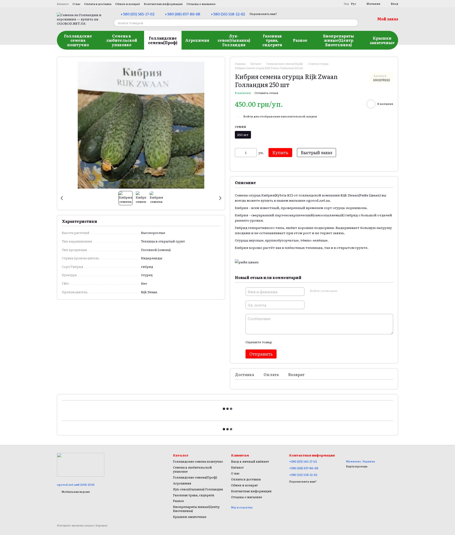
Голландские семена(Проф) (162, 40)
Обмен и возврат (127, 4)
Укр (346, 3)
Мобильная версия (75, 491)
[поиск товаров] (354, 23)
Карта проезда (356, 466)
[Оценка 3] (295, 342)
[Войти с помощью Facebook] (342, 291)
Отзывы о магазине (201, 4)
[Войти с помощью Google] (350, 291)
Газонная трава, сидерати (272, 40)
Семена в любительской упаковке (121, 40)
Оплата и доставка (97, 4)
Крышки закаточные (382, 40)
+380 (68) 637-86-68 (182, 14)
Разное (300, 40)
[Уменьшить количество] (238, 152)
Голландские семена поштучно (78, 40)
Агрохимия (197, 40)
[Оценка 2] (287, 342)
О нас (76, 4)
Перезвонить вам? (263, 14)
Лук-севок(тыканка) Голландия (234, 40)
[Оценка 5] (310, 342)
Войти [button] (248, 116)
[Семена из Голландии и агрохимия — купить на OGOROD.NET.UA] (80, 464)
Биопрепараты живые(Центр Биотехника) (338, 40)
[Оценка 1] (279, 342)
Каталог (63, 4)
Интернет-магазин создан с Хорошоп (82, 525)
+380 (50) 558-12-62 (228, 14)
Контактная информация (163, 4)
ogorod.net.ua (318, 200)
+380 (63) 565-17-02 (137, 14)
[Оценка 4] (302, 342)
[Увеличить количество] (253, 152)
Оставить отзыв (266, 93)
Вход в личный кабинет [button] (250, 461)
